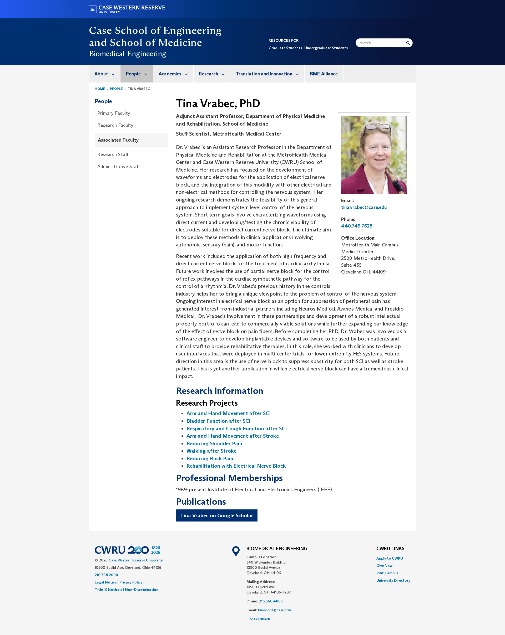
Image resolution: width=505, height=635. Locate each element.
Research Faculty (115, 125)
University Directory (393, 580)
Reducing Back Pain (209, 458)
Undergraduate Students (326, 47)
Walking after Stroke (211, 451)
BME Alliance (324, 74)
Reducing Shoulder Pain (214, 443)
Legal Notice (106, 582)
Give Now (384, 565)
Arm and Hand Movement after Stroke (232, 436)
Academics (170, 74)
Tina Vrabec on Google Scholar (216, 515)
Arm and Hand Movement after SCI (228, 413)
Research (208, 74)
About (101, 74)
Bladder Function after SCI (218, 421)
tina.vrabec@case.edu (364, 207)
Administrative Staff (118, 166)
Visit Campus (387, 573)
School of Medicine (156, 42)
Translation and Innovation (264, 74)
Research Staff (112, 154)
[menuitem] (104, 73)
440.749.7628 (356, 226)
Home (100, 89)
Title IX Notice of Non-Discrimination (126, 589)
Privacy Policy (130, 582)
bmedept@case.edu (274, 610)
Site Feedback (258, 619)
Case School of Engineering (155, 30)
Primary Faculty (113, 113)
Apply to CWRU (389, 558)
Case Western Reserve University (136, 560)
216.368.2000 (106, 574)
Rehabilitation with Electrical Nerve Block (236, 466)
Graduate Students (285, 47)
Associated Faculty (118, 140)
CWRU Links (390, 548)
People (133, 74)
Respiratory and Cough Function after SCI (236, 428)
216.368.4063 (271, 601)
